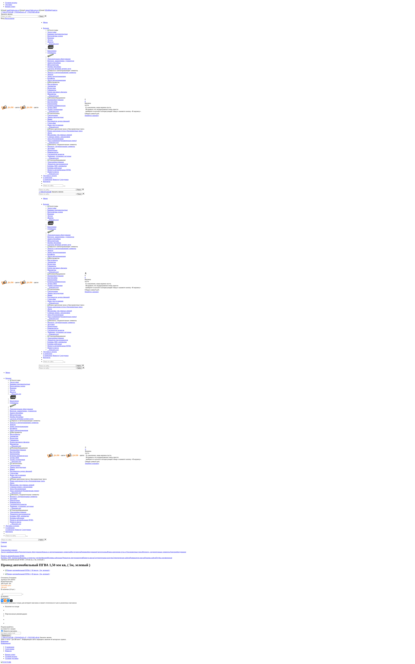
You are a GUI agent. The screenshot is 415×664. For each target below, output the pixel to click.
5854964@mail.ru (51, 10)
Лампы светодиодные (55, 117)
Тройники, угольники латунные (59, 156)
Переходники (52, 150)
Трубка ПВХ (52, 107)
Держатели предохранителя (57, 164)
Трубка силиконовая (54, 109)
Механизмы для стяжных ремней (59, 135)
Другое (50, 40)
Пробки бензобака (54, 67)
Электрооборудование (55, 162)
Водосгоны (51, 88)
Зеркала (50, 74)
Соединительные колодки (103, 558)
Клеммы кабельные (54, 168)
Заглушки (51, 148)
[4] (10, 592)
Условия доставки (11, 658)
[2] (5, 592)
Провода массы (53, 172)
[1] (2, 592)
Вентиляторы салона (55, 36)
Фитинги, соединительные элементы (61, 146)
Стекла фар (51, 123)
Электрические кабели (121, 558)
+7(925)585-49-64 (33, 12)
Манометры (51, 94)
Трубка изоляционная (164, 558)
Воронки (50, 38)
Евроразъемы (52, 104)
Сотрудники (64, 179)
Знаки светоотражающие (56, 76)
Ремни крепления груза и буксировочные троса (64, 131)
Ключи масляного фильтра (57, 92)
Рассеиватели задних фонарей (58, 121)
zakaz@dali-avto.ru (32, 10)
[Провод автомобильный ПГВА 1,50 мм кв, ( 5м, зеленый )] (27, 570)
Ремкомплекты (52, 152)
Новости (56, 179)
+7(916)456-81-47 (20, 12)
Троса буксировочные (55, 139)
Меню (45, 22)
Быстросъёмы (52, 102)
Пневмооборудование (55, 100)
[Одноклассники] (5, 600)
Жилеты (50, 42)
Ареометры (51, 86)
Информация (5, 643)
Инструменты (52, 84)
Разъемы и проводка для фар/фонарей (34, 558)
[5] (13, 592)
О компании (47, 179)
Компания (4, 641)
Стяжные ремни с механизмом (58, 137)
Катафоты (51, 78)
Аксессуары (51, 32)
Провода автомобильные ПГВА (59, 170)
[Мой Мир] (8, 600)
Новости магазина (10, 631)
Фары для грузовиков (55, 125)
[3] (7, 592)
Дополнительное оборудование (59, 59)
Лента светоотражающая (56, 80)
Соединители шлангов (55, 154)
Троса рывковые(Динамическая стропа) (62, 141)
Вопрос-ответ (10, 654)
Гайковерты (51, 90)
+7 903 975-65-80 (7, 12)
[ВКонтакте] (2, 600)
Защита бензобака (54, 63)
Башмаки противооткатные (57, 34)
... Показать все (53, 44)
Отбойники (51, 53)
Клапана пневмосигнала (56, 106)
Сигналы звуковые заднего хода (59, 69)
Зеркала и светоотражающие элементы (61, 72)
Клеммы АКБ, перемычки (57, 166)
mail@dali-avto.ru (13, 10)
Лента (49, 133)
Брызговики (51, 51)
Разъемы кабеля (150, 558)
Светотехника (52, 115)
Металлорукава (53, 65)
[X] (11, 600)
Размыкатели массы (137, 558)
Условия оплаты (11, 656)
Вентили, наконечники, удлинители (60, 61)
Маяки (49, 119)
